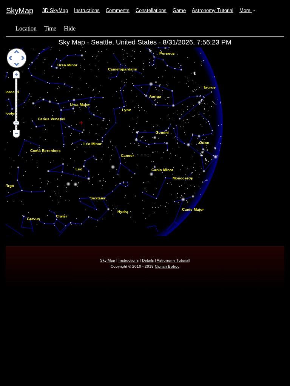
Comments (118, 10)
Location (26, 28)
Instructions (87, 10)
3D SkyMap (55, 10)
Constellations (151, 10)
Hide (70, 28)
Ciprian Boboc (167, 266)
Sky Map (107, 260)
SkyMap (19, 10)
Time (50, 28)
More (245, 10)
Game (179, 10)
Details (148, 260)
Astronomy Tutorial (212, 10)
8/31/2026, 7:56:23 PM (197, 42)
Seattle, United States (124, 42)
